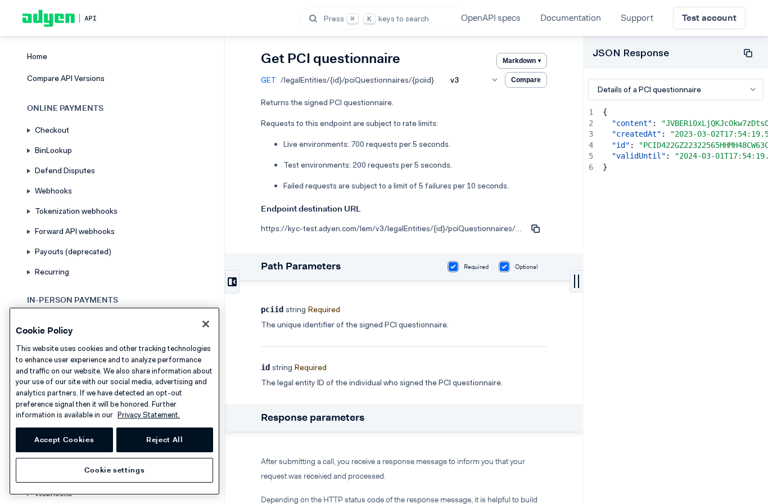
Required (476, 267)
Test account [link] (709, 18)
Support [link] (637, 18)
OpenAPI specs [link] (491, 18)
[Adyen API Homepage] (78, 18)
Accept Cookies (64, 439)
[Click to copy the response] (748, 53)
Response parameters (312, 417)
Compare (526, 80)
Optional (526, 267)
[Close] (205, 324)
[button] (384, 18)
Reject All (164, 439)
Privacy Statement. (149, 415)
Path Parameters (301, 266)
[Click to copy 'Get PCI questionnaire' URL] (536, 228)
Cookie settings (114, 470)
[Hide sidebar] (232, 282)
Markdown (522, 61)
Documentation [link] (570, 18)
